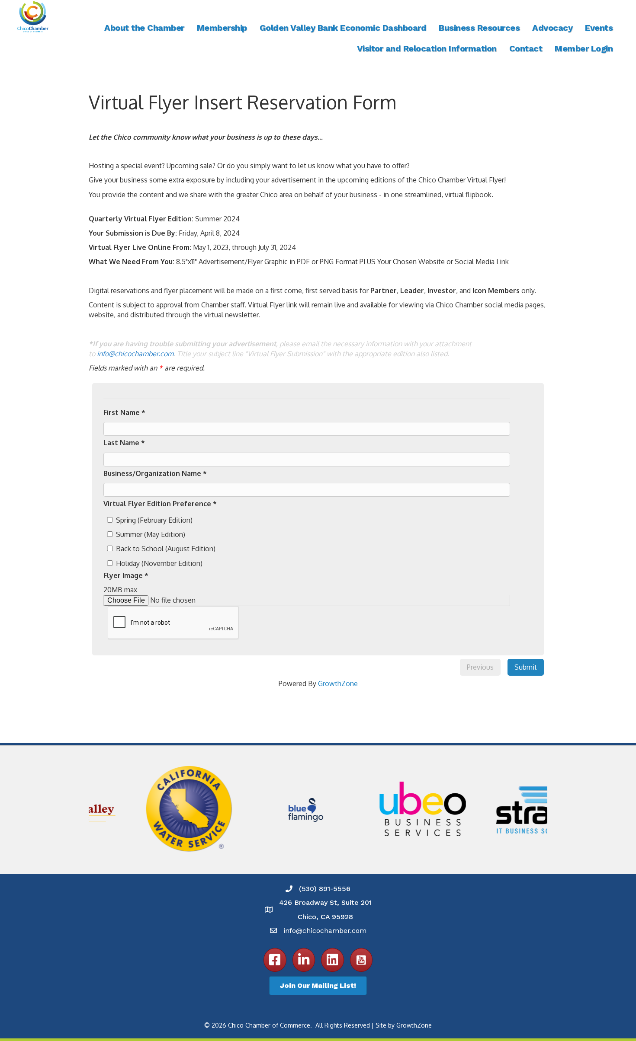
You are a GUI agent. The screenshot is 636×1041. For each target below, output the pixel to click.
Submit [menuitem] (525, 667)
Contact (526, 48)
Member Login (584, 48)
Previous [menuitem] (480, 667)
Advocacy (552, 27)
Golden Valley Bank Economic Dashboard (343, 27)
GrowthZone (338, 683)
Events (599, 27)
